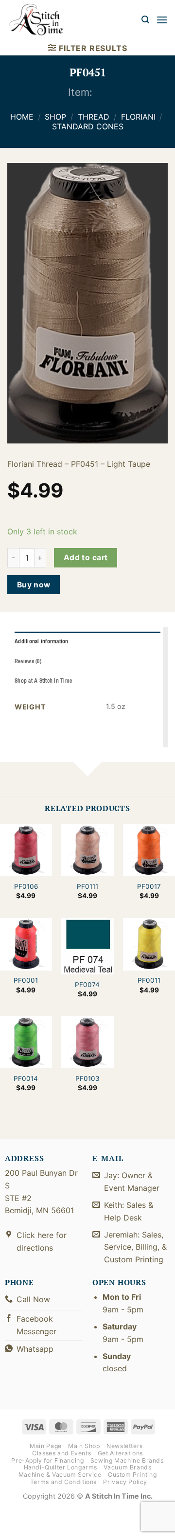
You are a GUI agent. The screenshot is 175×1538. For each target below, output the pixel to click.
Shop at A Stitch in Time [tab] (43, 680)
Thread (93, 117)
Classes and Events (61, 1453)
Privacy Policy (125, 1481)
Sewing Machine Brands (127, 1460)
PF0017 (149, 886)
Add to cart (86, 557)
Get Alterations (120, 1453)
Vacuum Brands (127, 1467)
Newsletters (124, 1446)
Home (22, 117)
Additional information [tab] (42, 641)
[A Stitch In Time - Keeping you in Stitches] (41, 19)
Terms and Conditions (63, 1481)
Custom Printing (132, 1474)
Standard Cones (87, 126)
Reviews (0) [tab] (28, 661)
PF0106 (26, 886)
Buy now (34, 584)
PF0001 (26, 980)
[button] (145, 19)
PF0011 (149, 980)
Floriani (138, 117)
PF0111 (87, 886)
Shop (55, 117)
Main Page (46, 1446)
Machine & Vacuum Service (60, 1474)
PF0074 (87, 985)
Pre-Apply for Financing (47, 1460)
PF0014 (26, 1078)
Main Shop (84, 1446)
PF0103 (87, 1078)
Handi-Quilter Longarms (60, 1467)
